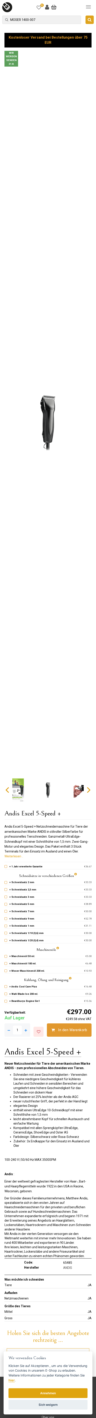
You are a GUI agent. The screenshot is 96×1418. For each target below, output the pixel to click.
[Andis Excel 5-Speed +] (48, 422)
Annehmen (48, 1393)
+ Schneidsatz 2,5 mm (22, 889)
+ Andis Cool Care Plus (23, 986)
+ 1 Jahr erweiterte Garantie (25, 866)
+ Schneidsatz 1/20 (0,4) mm (26, 940)
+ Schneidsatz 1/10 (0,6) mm (26, 933)
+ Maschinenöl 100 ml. (22, 963)
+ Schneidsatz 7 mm (21, 911)
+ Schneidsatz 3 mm (21, 897)
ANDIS (67, 1268)
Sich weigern (48, 1404)
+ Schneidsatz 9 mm (21, 918)
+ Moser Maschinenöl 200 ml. (27, 970)
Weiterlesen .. (13, 856)
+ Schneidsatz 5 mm (21, 904)
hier (11, 1380)
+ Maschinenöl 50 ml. (22, 956)
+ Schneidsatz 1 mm (21, 925)
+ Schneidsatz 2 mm (21, 882)
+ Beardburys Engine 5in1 (24, 1001)
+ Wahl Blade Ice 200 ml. (23, 994)
